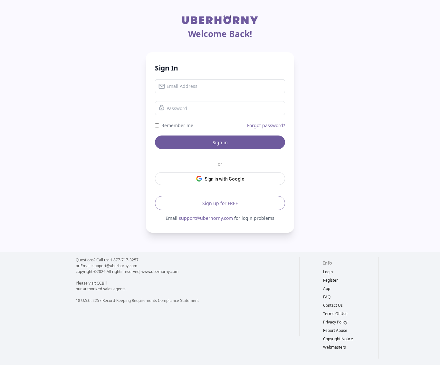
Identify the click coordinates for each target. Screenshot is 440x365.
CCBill (102, 283)
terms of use (335, 313)
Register (330, 280)
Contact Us (333, 305)
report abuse (335, 330)
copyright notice (338, 339)
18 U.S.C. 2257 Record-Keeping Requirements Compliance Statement (137, 300)
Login (328, 272)
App (326, 288)
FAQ (326, 297)
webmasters (334, 347)
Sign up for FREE (220, 203)
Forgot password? (266, 125)
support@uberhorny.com (206, 218)
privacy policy (335, 322)
